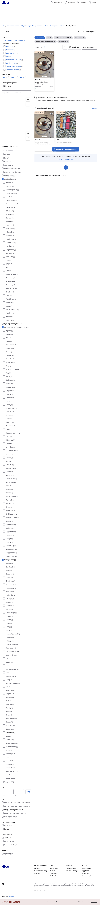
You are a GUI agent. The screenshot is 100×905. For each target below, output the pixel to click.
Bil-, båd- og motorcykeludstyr (32, 26)
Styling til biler (12, 63)
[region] (16, 119)
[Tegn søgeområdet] (28, 138)
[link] (14, 40)
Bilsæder (10, 50)
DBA (3, 26)
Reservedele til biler (14, 60)
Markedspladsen (13, 26)
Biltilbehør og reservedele (54, 26)
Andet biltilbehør (13, 70)
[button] (89, 31)
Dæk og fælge (12, 53)
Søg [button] (28, 791)
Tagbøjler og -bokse (14, 66)
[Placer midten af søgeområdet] (28, 134)
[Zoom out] (28, 104)
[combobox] (41, 31)
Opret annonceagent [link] (66, 159)
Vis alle (94, 108)
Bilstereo (10, 46)
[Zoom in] (28, 99)
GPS (8, 56)
